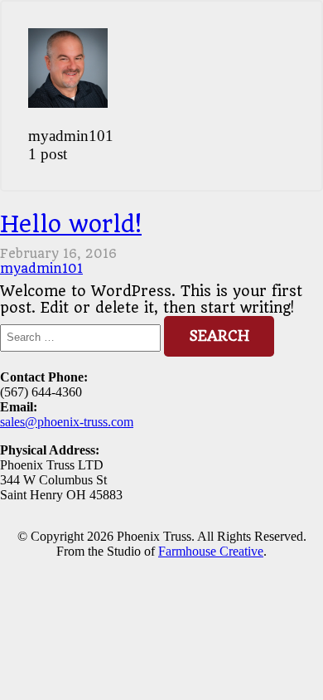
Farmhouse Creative (210, 551)
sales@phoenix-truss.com (66, 422)
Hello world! (71, 224)
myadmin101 (41, 268)
